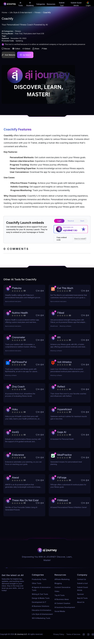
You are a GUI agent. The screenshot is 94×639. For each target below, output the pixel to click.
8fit (59, 337)
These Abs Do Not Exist (25, 500)
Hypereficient (64, 409)
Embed (27, 49)
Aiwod (15, 477)
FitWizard (62, 500)
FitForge (61, 477)
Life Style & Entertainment (21, 12)
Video (57, 591)
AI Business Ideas (62, 599)
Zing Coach (18, 386)
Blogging (58, 583)
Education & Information (41, 610)
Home (4, 12)
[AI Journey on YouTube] (93, 634)
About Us (80, 602)
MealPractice (64, 454)
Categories (40, 4)
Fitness (38, 12)
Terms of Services (73, 634)
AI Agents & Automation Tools (41, 588)
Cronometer (18, 337)
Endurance (18, 454)
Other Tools (36, 583)
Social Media (60, 611)
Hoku (15, 409)
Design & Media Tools (41, 598)
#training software (65, 326)
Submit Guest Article (82, 588)
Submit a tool (82, 583)
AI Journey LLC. (21, 634)
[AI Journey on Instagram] (84, 634)
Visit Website (10, 55)
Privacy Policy (58, 634)
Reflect (61, 386)
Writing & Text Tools (40, 594)
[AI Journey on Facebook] (88, 634)
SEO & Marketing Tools (41, 618)
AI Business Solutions (40, 606)
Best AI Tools (82, 598)
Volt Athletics (64, 361)
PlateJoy (17, 287)
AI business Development (65, 607)
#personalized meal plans (13, 301)
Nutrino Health (20, 312)
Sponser (80, 594)
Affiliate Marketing (62, 579)
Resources (51, 4)
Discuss (7, 49)
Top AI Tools (60, 595)
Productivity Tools (39, 579)
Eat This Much (65, 287)
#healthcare (54, 326)
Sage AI (61, 431)
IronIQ (15, 431)
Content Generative (62, 587)
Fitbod (60, 312)
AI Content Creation (62, 603)
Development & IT (39, 602)
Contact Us (81, 579)
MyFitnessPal (19, 361)
